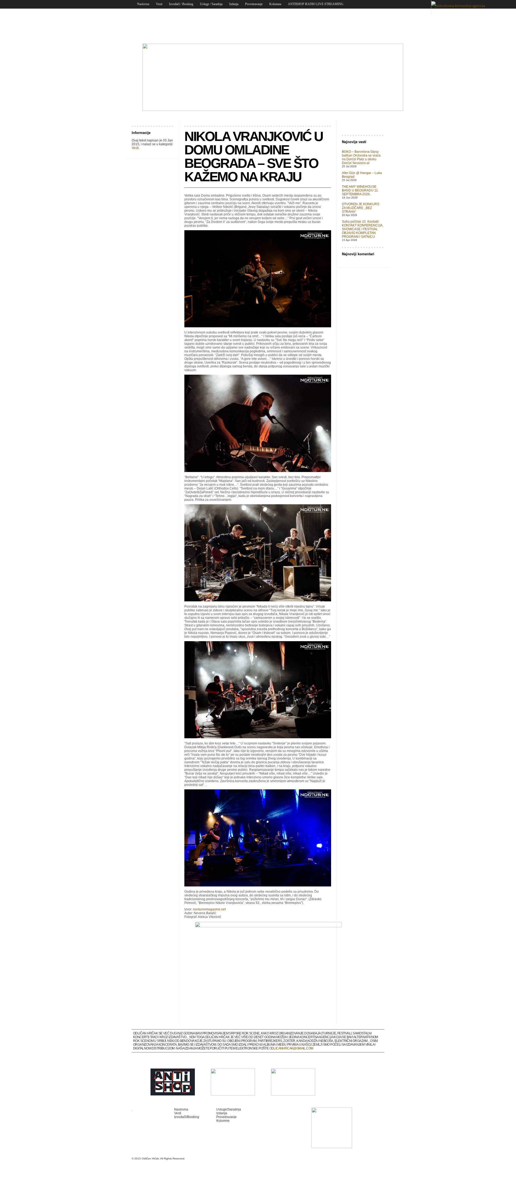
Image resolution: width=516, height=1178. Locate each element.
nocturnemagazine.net (209, 909)
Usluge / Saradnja (211, 4)
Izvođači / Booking (181, 4)
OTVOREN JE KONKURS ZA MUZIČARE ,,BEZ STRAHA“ (360, 208)
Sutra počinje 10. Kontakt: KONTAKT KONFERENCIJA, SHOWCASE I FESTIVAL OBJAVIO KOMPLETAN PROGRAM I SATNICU (362, 229)
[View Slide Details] (272, 110)
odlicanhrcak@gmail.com (291, 1048)
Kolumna (275, 4)
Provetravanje (254, 4)
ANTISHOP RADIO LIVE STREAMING (315, 4)
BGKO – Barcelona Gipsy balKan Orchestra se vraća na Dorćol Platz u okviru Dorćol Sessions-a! (361, 157)
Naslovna (143, 4)
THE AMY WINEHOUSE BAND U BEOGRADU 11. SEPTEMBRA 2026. (360, 190)
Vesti (159, 4)
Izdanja (233, 4)
